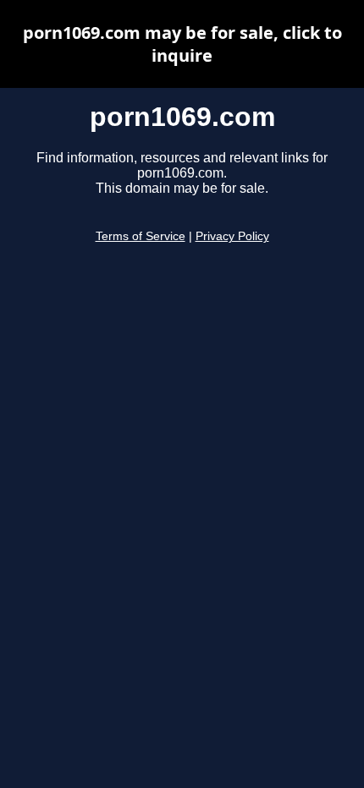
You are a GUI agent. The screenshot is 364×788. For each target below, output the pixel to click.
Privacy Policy (232, 236)
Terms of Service (140, 236)
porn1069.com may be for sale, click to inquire (182, 44)
